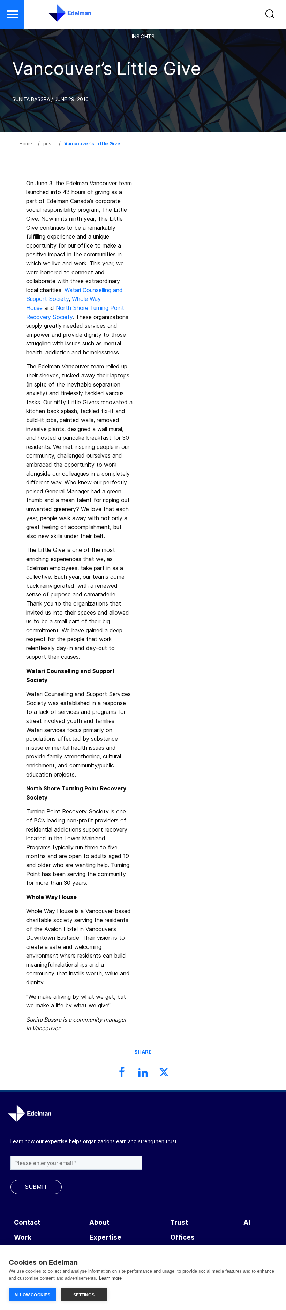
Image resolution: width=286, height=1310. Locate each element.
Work (22, 1237)
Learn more (110, 1278)
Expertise (105, 1237)
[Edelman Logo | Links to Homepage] (59, 16)
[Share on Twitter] (164, 1074)
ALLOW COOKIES (32, 1295)
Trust (179, 1222)
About (99, 1222)
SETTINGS (84, 1295)
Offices (182, 1237)
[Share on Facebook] (122, 1074)
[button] (271, 15)
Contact (27, 1222)
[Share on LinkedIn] (143, 1074)
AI (246, 1222)
